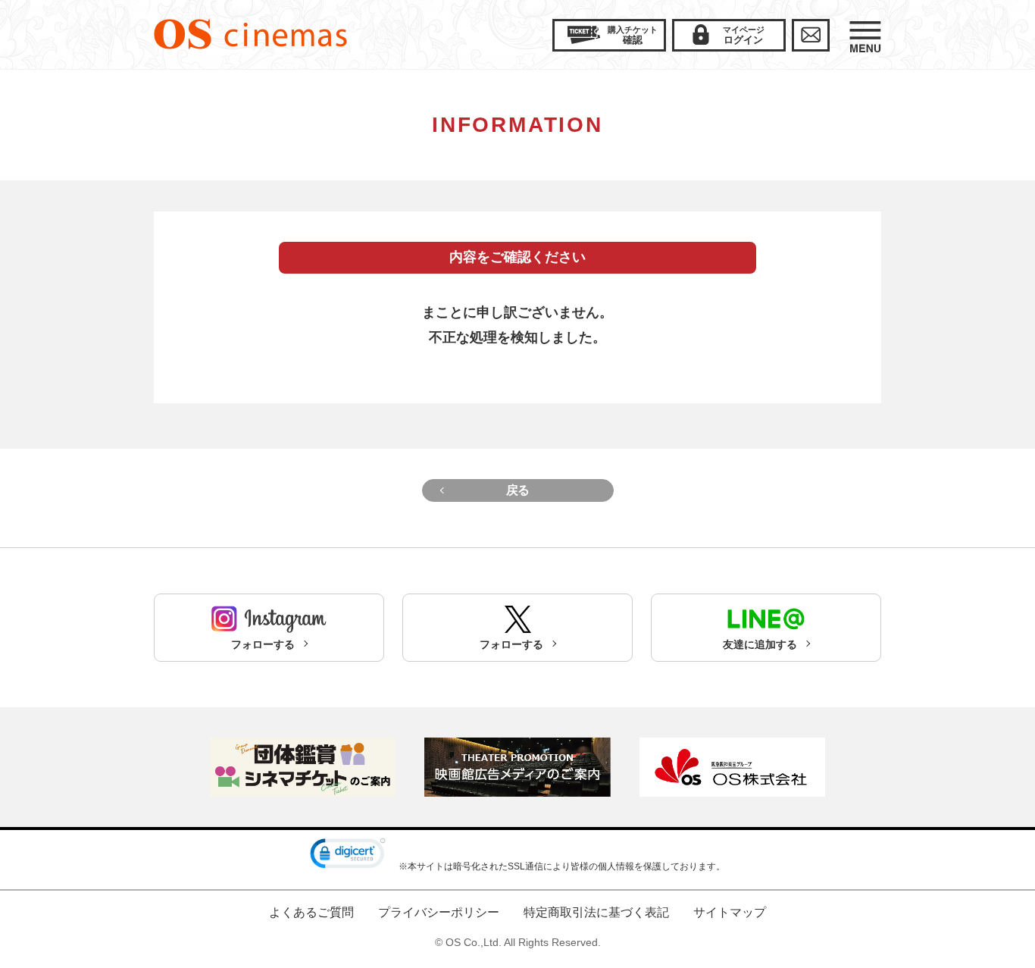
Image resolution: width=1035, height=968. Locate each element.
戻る (518, 490)
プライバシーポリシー (438, 912)
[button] (348, 856)
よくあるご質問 (311, 912)
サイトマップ (729, 912)
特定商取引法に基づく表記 (596, 912)
